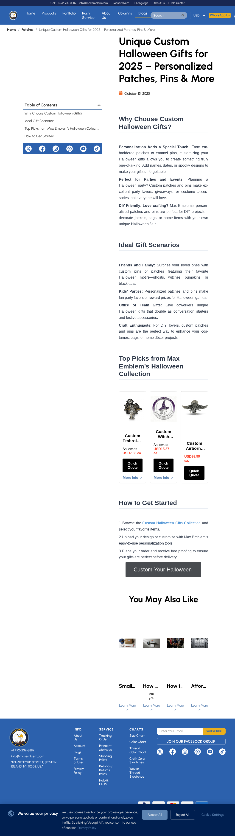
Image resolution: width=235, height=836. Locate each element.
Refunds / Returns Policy (105, 770)
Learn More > (127, 707)
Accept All (155, 815)
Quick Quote (132, 465)
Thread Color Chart (137, 750)
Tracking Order (105, 738)
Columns (125, 13)
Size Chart (137, 736)
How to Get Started (39, 136)
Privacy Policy (79, 771)
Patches (28, 30)
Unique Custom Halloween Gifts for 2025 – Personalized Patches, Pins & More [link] (97, 29)
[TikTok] (97, 149)
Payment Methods (105, 748)
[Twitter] (28, 149)
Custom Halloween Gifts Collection (171, 523)
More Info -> (132, 477)
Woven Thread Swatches (136, 773)
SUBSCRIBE (214, 731)
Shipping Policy (105, 758)
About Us (107, 15)
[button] (99, 105)
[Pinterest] (69, 149)
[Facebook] (42, 149)
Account (79, 746)
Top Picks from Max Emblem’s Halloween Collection (63, 128)
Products (49, 13)
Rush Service (88, 15)
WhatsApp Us (220, 15)
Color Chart (137, 742)
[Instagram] (56, 149)
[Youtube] (83, 149)
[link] (11, 29)
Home (30, 13)
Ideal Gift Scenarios (39, 121)
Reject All (182, 815)
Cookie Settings (212, 815)
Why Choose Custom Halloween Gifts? (53, 113)
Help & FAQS (104, 782)
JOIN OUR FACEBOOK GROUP (191, 741)
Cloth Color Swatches (137, 761)
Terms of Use (78, 761)
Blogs (142, 13)
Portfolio (69, 13)
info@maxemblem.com (93, 3)
